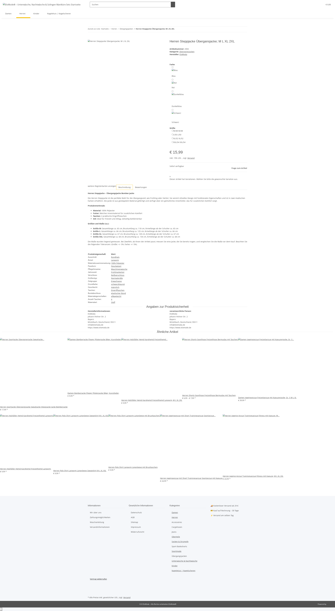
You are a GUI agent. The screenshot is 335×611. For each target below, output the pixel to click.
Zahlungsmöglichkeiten (100, 517)
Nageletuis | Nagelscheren (183, 570)
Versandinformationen (100, 527)
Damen (175, 512)
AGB (133, 517)
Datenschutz (136, 512)
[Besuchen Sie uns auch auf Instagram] (90, 589)
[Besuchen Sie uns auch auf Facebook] (90, 583)
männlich (115, 287)
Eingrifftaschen (117, 290)
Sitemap (134, 522)
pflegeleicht (116, 296)
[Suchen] (173, 4)
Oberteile (176, 536)
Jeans (174, 532)
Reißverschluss (117, 275)
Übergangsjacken (186, 51)
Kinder (175, 566)
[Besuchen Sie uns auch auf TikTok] (90, 592)
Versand (191, 158)
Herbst (121, 272)
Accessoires (177, 522)
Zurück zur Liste (94, 29)
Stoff (113, 302)
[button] (317, 4)
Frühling (114, 272)
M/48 (178, 131)
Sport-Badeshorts (179, 546)
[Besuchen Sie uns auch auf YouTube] (90, 586)
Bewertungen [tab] (141, 187)
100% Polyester (117, 263)
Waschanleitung (97, 522)
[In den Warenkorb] (90, 38)
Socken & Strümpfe (180, 541)
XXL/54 (179, 142)
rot (123, 284)
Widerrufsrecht (137, 532)
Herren (175, 517)
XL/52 (178, 138)
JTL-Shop (330, 604)
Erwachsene (116, 281)
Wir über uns (95, 512)
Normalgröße (117, 278)
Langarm (115, 260)
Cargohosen (177, 527)
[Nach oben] (1, 609)
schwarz (114, 284)
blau (120, 284)
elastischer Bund (118, 293)
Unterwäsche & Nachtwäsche (184, 561)
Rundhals (115, 257)
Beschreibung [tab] (124, 187)
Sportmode (176, 551)
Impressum (136, 527)
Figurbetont (116, 266)
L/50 (177, 134)
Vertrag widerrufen (98, 579)
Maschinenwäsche (119, 269)
